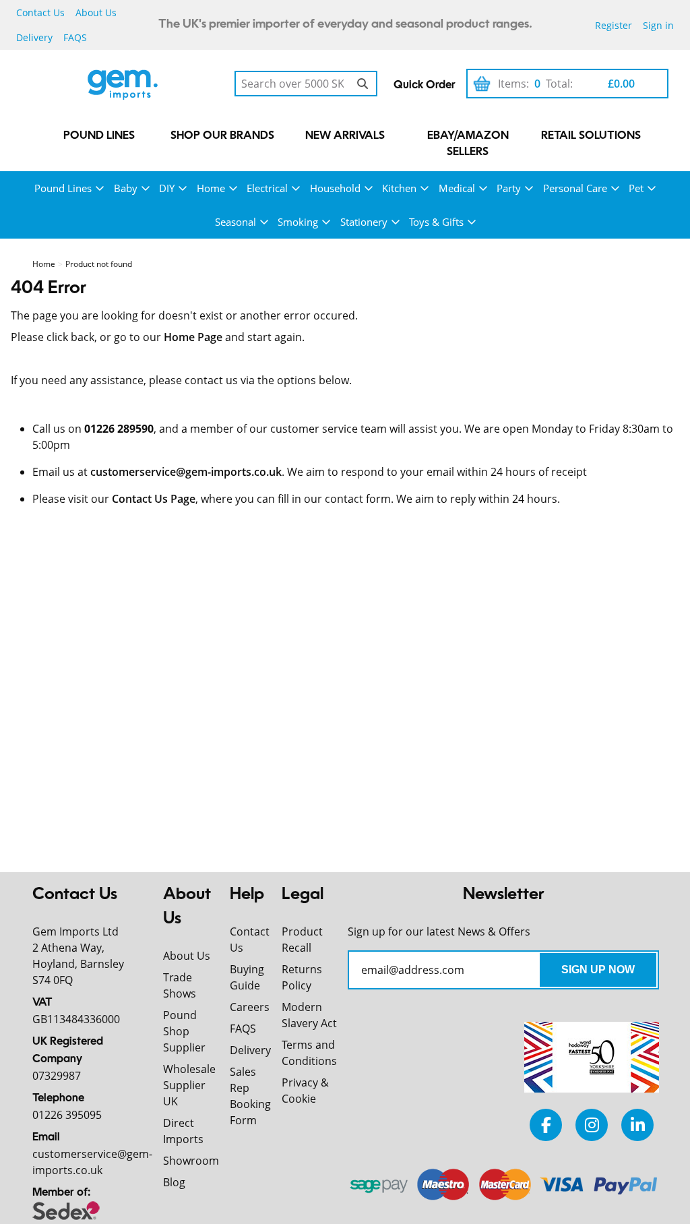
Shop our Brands (222, 136)
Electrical (267, 188)
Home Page (193, 337)
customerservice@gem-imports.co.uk (186, 471)
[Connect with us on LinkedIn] (637, 1124)
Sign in (658, 25)
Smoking (298, 221)
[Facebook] (546, 1124)
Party (509, 188)
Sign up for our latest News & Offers (439, 931)
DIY (167, 188)
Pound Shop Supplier (184, 1031)
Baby (125, 188)
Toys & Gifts (436, 221)
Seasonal (235, 221)
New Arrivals (345, 136)
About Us (96, 12)
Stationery (363, 221)
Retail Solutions (591, 136)
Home (211, 188)
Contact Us (40, 12)
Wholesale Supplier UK (189, 1085)
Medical (457, 188)
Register (613, 25)
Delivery (34, 37)
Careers (250, 1007)
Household (335, 188)
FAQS (75, 37)
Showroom (191, 1160)
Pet (636, 188)
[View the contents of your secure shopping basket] (482, 83)
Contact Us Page (153, 498)
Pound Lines (99, 136)
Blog (174, 1182)
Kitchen (399, 188)
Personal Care (575, 188)
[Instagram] (591, 1124)
